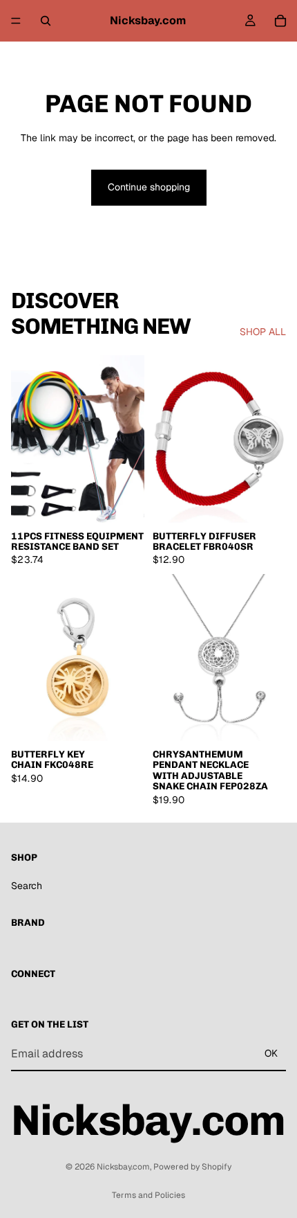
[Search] (45, 21)
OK (271, 1053)
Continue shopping (149, 187)
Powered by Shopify (192, 1166)
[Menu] (16, 21)
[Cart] (280, 21)
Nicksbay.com (123, 1166)
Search (26, 885)
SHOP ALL (263, 331)
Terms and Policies (148, 1195)
